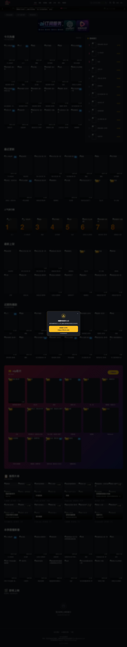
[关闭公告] (77, 313)
